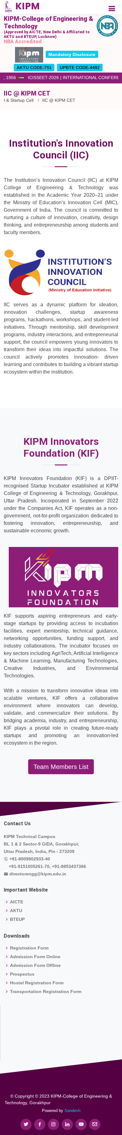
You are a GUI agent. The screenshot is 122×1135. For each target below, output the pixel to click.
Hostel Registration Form (37, 983)
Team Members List (61, 766)
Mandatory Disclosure (71, 54)
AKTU (16, 910)
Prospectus (22, 974)
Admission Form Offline (35, 965)
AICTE (16, 902)
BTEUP (17, 919)
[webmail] (94, 1124)
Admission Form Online (35, 956)
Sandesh (72, 1110)
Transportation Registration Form (45, 991)
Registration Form (29, 948)
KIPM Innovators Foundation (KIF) (61, 447)
